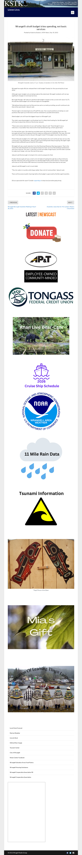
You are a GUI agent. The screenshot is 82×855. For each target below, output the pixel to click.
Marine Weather (15, 733)
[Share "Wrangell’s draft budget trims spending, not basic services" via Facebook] (34, 193)
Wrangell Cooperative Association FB (21, 772)
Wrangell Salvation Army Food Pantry (22, 762)
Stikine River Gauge (16, 743)
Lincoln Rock (14, 738)
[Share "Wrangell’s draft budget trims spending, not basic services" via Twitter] (38, 193)
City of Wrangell (15, 752)
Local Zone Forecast (16, 728)
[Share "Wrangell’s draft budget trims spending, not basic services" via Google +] (42, 193)
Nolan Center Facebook (17, 757)
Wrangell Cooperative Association (20, 777)
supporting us (37, 180)
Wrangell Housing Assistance (19, 767)
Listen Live (13, 9)
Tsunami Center (15, 748)
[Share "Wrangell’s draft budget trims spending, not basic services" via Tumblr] (46, 193)
